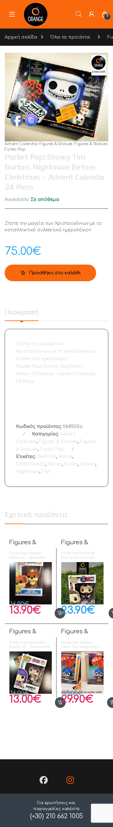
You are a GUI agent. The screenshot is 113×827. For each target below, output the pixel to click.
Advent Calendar (21, 144)
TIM (45, 471)
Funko (71, 464)
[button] (102, 59)
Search (78, 14)
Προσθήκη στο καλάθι (55, 273)
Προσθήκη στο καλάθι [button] (53, 613)
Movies (87, 464)
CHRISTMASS (31, 464)
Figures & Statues (56, 144)
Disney (54, 464)
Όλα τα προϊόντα (70, 37)
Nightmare (28, 471)
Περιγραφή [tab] (22, 312)
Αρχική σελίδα (21, 37)
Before (65, 456)
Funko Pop (15, 149)
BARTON (46, 456)
